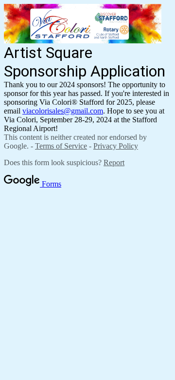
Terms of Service (61, 146)
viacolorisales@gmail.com (62, 111)
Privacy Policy (115, 146)
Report (114, 162)
